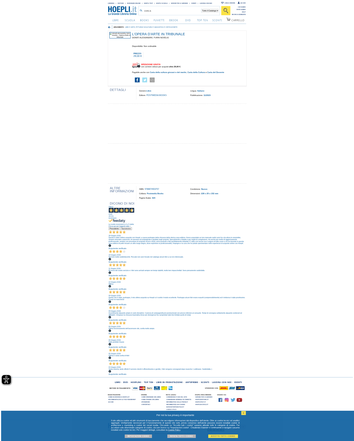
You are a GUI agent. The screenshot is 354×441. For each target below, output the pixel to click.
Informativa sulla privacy (177, 402)
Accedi (243, 3)
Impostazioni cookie (138, 436)
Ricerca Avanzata (239, 14)
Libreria (111, 3)
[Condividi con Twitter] (144, 82)
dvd (188, 20)
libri (115, 20)
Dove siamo (241, 9)
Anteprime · (193, 382)
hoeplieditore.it (202, 399)
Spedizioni (145, 402)
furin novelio (161, 37)
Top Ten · (149, 382)
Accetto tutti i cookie (223, 436)
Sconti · (206, 382)
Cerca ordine (230, 3)
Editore (121, 3)
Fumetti (159, 20)
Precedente (114, 229)
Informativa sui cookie (175, 404)
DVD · (126, 382)
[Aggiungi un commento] (152, 82)
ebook (173, 20)
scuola (130, 20)
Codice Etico (171, 409)
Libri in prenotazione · (170, 382)
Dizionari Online (133, 3)
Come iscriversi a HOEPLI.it (119, 397)
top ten (202, 20)
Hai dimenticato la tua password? (122, 399)
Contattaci (145, 404)
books (144, 20)
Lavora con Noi (206, 3)
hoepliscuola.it (201, 404)
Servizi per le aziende (179, 3)
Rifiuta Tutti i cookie (181, 436)
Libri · (118, 382)
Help (244, 12)
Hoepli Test (148, 3)
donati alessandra (142, 37)
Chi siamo (242, 7)
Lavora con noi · (222, 382)
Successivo (126, 229)
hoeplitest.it (200, 402)
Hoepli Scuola (162, 3)
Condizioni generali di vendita (178, 399)
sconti (217, 20)
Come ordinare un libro (151, 397)
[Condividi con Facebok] (137, 82)
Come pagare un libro (150, 399)
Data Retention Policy (175, 407)
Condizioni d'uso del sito (176, 397)
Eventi (193, 3)
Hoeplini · (137, 382)
